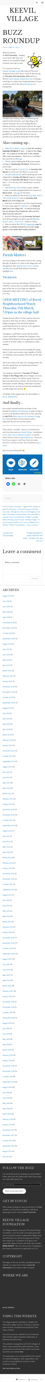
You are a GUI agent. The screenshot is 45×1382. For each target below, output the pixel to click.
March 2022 (7, 858)
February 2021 (8, 927)
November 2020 (9, 943)
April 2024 (6, 729)
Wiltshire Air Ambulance (20, 411)
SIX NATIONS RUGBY (13, 175)
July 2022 (6, 836)
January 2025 (7, 681)
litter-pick (31, 514)
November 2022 (9, 815)
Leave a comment (32, 525)
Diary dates (6, 512)
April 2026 (6, 617)
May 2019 (6, 1039)
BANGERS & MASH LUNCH (15, 148)
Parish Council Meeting (16, 517)
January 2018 (7, 1125)
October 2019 (8, 1013)
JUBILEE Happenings (27, 224)
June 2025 (6, 655)
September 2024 (9, 703)
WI (9, 162)
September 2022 (9, 826)
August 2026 (7, 596)
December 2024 (9, 687)
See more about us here (11, 1368)
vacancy (26, 522)
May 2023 (6, 783)
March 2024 (7, 735)
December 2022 (9, 810)
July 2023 (6, 772)
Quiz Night (34, 517)
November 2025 (9, 628)
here (11, 271)
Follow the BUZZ (18, 1168)
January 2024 (7, 745)
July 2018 (6, 1093)
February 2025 (8, 676)
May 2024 (6, 724)
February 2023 (8, 799)
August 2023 (7, 767)
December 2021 (8, 874)
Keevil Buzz (21, 512)
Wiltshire (6, 525)
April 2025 (6, 665)
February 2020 (8, 991)
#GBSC (30, 507)
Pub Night (28, 517)
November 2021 (8, 879)
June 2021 (6, 906)
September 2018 (9, 1082)
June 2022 (6, 842)
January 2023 (7, 804)
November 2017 (8, 1135)
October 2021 (8, 884)
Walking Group (34, 522)
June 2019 (6, 1034)
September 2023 (9, 761)
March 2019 (7, 1050)
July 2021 (6, 900)
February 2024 (8, 740)
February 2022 (8, 863)
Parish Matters (14, 255)
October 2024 (8, 697)
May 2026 (6, 612)
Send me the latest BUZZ (14, 1191)
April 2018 (6, 1109)
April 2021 (6, 916)
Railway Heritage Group (11, 71)
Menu (42, 3)
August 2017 (7, 1151)
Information (17, 507)
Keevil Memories (26, 437)
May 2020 (6, 975)
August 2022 (7, 831)
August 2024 (7, 708)
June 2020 (6, 970)
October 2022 (8, 820)
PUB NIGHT (25, 206)
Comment (34, 578)
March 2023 (7, 794)
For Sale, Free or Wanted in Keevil (18, 435)
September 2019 (9, 1018)
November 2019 (8, 1007)
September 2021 (9, 890)
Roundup (21, 520)
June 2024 (6, 719)
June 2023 (6, 778)
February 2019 (8, 1055)
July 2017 (6, 1157)
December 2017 (8, 1130)
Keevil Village (27, 432)
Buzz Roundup (11, 509)
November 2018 (8, 1071)
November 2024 (9, 692)
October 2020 (8, 948)
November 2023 (9, 751)
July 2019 (6, 1029)
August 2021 (7, 895)
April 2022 (6, 852)
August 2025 (7, 644)
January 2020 (7, 996)
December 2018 (8, 1066)
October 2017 (8, 1141)
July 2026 (6, 601)
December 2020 (9, 938)
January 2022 (7, 868)
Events (11, 507)
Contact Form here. (29, 1212)
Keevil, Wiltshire (8, 1308)
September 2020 (9, 954)
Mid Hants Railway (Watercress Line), (19, 79)
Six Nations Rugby (30, 520)
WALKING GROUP (15, 188)
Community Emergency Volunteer (27, 509)
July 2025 (6, 649)
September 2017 (9, 1146)
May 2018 (6, 1103)
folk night (14, 512)
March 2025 (7, 671)
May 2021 (6, 911)
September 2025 (9, 639)
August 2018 (7, 1087)
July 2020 (6, 964)
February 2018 (8, 1119)
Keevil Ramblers (21, 514)
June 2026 (6, 607)
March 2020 (7, 986)
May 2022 (6, 847)
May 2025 (6, 660)
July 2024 (6, 713)
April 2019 (6, 1045)
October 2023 (8, 756)
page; (20, 159)
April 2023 (6, 788)
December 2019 (8, 1002)
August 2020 (7, 959)
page (18, 193)
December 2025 (9, 623)
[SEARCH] (37, 2)
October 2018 (8, 1077)
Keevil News (12, 514)
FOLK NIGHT (23, 169)
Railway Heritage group (10, 520)
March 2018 (7, 1114)
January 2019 (7, 1061)
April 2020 (6, 980)
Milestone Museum (27, 84)
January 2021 (7, 932)
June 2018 (6, 1098)
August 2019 (7, 1023)
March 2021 (7, 922)
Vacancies (9, 277)
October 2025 (8, 633)
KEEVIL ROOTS (8, 1246)
